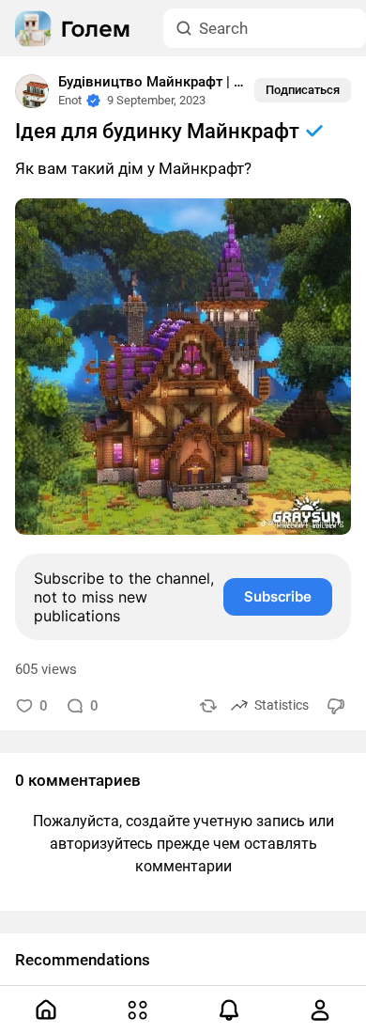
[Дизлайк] (337, 705)
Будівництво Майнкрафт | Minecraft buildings (206, 81)
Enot (70, 100)
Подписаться (303, 90)
